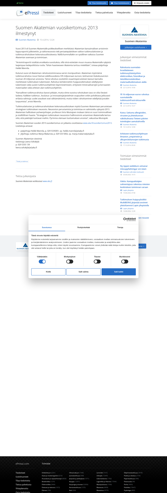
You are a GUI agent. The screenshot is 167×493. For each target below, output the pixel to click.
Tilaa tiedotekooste (121, 3)
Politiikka (130, 487)
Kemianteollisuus (77, 487)
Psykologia (129, 490)
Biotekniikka (48, 482)
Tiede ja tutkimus (22, 161)
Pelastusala (129, 482)
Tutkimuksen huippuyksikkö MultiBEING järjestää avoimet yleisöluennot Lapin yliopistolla (134, 202)
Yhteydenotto (123, 12)
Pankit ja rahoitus (132, 476)
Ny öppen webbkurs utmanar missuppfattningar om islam (134, 167)
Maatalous (103, 490)
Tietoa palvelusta (104, 12)
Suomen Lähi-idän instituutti (133, 172)
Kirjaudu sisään (142, 3)
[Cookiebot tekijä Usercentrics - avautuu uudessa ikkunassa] (125, 219)
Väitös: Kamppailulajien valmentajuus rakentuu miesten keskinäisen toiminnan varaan (135, 184)
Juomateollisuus (76, 476)
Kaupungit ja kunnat (78, 484)
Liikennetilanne (104, 479)
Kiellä (48, 272)
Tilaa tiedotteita (83, 12)
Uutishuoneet (65, 12)
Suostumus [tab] (47, 227)
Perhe (128, 484)
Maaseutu (102, 487)
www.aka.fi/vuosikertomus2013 (97, 123)
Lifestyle (102, 476)
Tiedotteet (48, 12)
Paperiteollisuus (131, 479)
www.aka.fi (47, 181)
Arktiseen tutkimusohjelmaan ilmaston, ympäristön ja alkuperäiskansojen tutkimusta (134, 136)
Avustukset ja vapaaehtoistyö (54, 479)
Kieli (72, 490)
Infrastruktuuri (76, 473)
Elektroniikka (48, 484)
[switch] (69, 261)
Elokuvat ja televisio (51, 487)
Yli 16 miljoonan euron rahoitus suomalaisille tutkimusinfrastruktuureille (134, 97)
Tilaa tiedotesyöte (99, 3)
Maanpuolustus (104, 484)
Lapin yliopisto (128, 190)
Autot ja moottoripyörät (52, 476)
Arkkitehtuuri (48, 473)
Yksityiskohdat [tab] (83, 227)
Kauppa (74, 482)
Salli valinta (83, 272)
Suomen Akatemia (27, 39)
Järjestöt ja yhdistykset (79, 479)
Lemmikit (102, 473)
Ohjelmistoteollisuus (133, 473)
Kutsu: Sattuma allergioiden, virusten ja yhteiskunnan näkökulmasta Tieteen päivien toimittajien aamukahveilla (134, 117)
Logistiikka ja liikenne (107, 482)
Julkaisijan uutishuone (135, 47)
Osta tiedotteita (142, 12)
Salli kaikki (118, 272)
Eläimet (46, 490)
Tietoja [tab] (120, 227)
